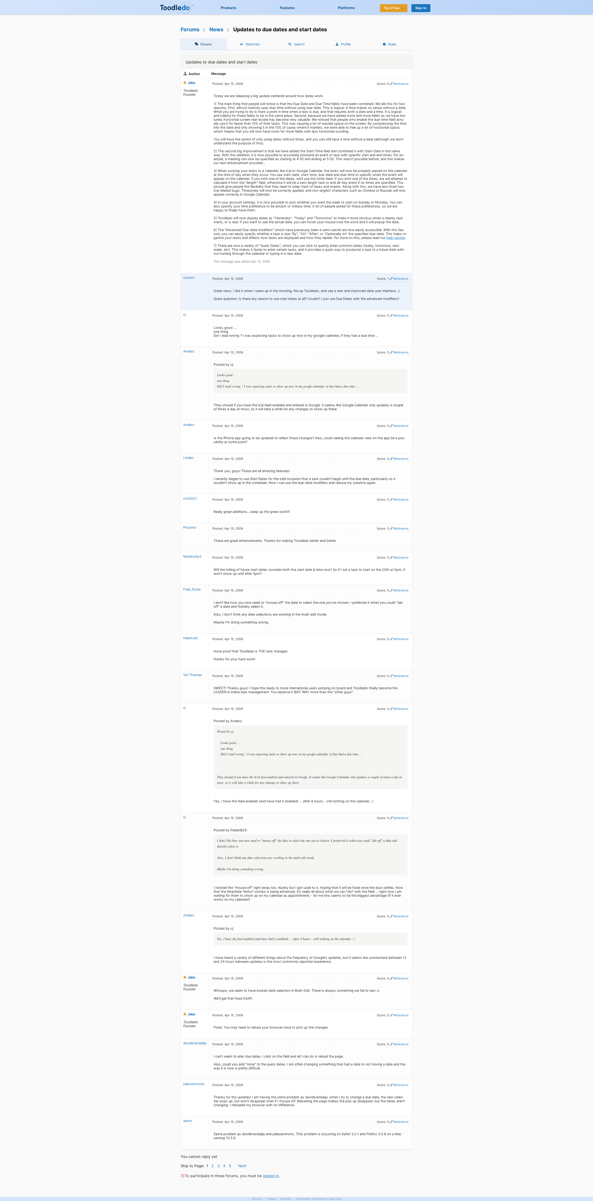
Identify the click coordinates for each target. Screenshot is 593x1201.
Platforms (346, 8)
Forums (190, 29)
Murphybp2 (192, 556)
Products (229, 8)
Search (299, 44)
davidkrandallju (194, 1043)
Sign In (420, 8)
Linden (188, 458)
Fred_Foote (192, 589)
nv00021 (190, 498)
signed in (271, 1175)
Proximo (189, 527)
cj (184, 314)
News (216, 29)
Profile (346, 44)
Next (242, 1165)
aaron (187, 1121)
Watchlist (253, 44)
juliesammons (194, 1084)
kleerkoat (190, 638)
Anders (188, 351)
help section (395, 238)
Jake (191, 83)
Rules (392, 44)
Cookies (286, 1199)
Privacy (257, 1199)
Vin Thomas (192, 675)
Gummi (188, 278)
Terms (271, 1199)
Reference (401, 84)
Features (287, 8)
